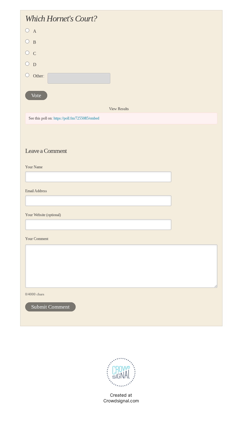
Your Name (34, 167)
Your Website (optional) (43, 215)
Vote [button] (36, 95)
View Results (119, 109)
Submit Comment (50, 307)
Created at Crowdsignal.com (121, 397)
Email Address (36, 191)
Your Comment (36, 239)
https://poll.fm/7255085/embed (76, 118)
